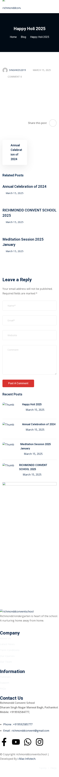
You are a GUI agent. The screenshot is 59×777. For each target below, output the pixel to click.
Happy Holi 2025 (32, 404)
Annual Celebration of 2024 (24, 186)
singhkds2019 (17, 70)
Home (13, 37)
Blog (23, 37)
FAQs (3, 688)
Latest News (7, 644)
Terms (43, 768)
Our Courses (7, 656)
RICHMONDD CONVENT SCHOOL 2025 (33, 467)
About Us (5, 638)
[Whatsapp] (28, 742)
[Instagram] (39, 742)
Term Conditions (10, 650)
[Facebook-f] (4, 742)
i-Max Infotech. (27, 759)
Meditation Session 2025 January (35, 446)
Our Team (6, 661)
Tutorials (5, 676)
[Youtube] (16, 742)
